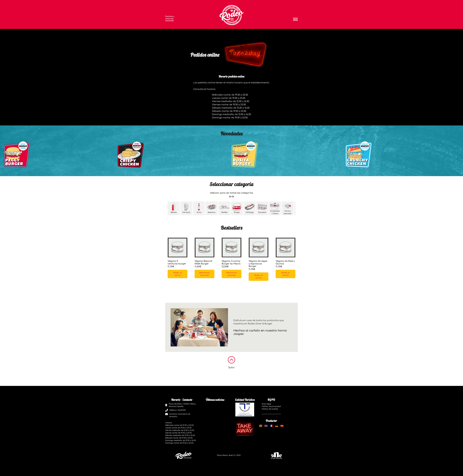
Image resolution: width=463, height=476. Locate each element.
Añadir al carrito (177, 274)
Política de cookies (270, 409)
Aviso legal (266, 404)
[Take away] (244, 429)
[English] (266, 426)
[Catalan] (260, 426)
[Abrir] (295, 19)
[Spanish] (282, 426)
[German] (276, 426)
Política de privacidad (271, 406)
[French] (271, 426)
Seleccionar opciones (204, 274)
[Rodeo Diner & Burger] (231, 15)
